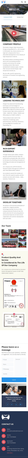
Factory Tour (20, 17)
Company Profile (8, 17)
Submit (14, 380)
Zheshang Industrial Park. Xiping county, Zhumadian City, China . (15, 449)
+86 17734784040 (11, 437)
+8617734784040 (11, 443)
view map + (10, 452)
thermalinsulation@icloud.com (15, 431)
